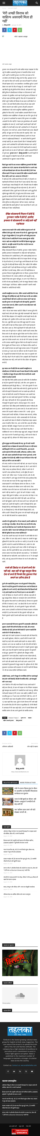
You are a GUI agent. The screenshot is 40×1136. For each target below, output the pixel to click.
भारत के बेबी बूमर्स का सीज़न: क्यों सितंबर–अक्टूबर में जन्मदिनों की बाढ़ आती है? (25, 801)
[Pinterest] (14, 30)
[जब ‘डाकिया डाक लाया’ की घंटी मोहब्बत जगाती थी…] (7, 812)
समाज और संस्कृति (12, 8)
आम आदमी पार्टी (13, 1126)
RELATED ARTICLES (10, 783)
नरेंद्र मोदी (28, 1126)
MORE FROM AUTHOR (28, 783)
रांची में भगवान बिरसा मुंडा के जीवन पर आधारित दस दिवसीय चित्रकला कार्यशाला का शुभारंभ (25, 791)
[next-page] (7, 820)
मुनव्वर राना (23, 718)
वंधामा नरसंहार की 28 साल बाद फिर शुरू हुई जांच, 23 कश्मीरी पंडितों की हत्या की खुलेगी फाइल (20, 860)
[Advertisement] (19, 922)
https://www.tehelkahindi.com (20, 772)
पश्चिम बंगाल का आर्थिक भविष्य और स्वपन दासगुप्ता (17, 894)
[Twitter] (9, 30)
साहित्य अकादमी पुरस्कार (8, 720)
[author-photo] (20, 765)
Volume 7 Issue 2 (13, 718)
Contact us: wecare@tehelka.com (24, 1065)
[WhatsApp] (20, 30)
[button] (3, 3)
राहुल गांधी (21, 1126)
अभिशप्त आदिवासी (7, 747)
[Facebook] (4, 30)
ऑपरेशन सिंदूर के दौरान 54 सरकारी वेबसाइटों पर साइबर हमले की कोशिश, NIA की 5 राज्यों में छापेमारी (20, 832)
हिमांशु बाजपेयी (7, 25)
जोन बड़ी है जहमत (32, 747)
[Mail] (14, 1071)
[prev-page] (3, 820)
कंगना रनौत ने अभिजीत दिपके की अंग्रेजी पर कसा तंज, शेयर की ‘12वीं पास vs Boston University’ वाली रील (20, 869)
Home (4, 8)
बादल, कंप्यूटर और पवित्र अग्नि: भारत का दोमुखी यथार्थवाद (19, 887)
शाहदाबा (29, 718)
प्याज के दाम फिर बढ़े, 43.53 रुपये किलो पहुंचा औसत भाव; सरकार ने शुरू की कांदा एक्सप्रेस (19, 851)
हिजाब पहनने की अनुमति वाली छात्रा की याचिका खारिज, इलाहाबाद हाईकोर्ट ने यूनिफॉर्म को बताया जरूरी (18, 841)
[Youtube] (32, 1071)
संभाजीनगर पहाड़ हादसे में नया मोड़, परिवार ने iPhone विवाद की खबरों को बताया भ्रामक (21, 878)
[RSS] (20, 1071)
